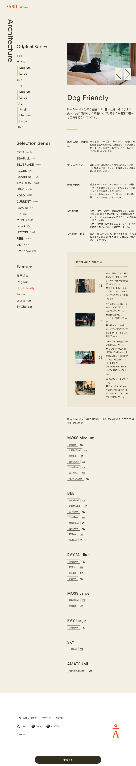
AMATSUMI (28, 183)
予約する (68, 759)
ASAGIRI (25, 207)
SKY (19, 79)
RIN (22, 213)
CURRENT (27, 201)
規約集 (59, 717)
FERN (24, 238)
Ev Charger (24, 306)
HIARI (24, 189)
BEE (19, 55)
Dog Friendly (25, 288)
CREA (24, 152)
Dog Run (23, 282)
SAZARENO (27, 176)
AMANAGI (26, 250)
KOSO (24, 195)
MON (25, 220)
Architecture (10, 40)
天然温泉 (23, 275)
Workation (24, 300)
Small (23, 109)
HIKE (20, 127)
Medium (25, 67)
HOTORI (26, 232)
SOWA (24, 226)
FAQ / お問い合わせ (27, 717)
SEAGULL (26, 158)
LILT (23, 244)
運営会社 (46, 717)
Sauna (21, 294)
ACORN (25, 170)
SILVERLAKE (29, 164)
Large (23, 73)
